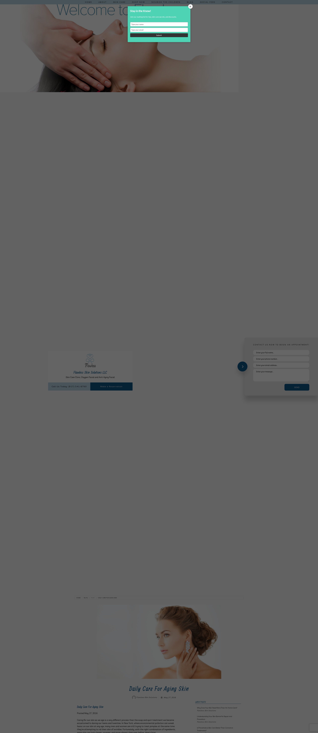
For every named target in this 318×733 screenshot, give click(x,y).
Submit (159, 35)
